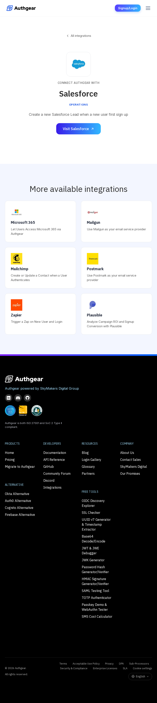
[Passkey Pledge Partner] (37, 410)
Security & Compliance (73, 668)
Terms (63, 663)
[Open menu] (148, 8)
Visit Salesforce (76, 128)
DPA (121, 663)
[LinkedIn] (8, 398)
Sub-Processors (139, 663)
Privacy (109, 663)
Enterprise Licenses (105, 668)
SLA (125, 668)
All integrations (81, 36)
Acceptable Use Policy (86, 663)
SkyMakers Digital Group (59, 388)
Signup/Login (127, 8)
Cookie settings (142, 668)
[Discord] (18, 398)
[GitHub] (27, 398)
